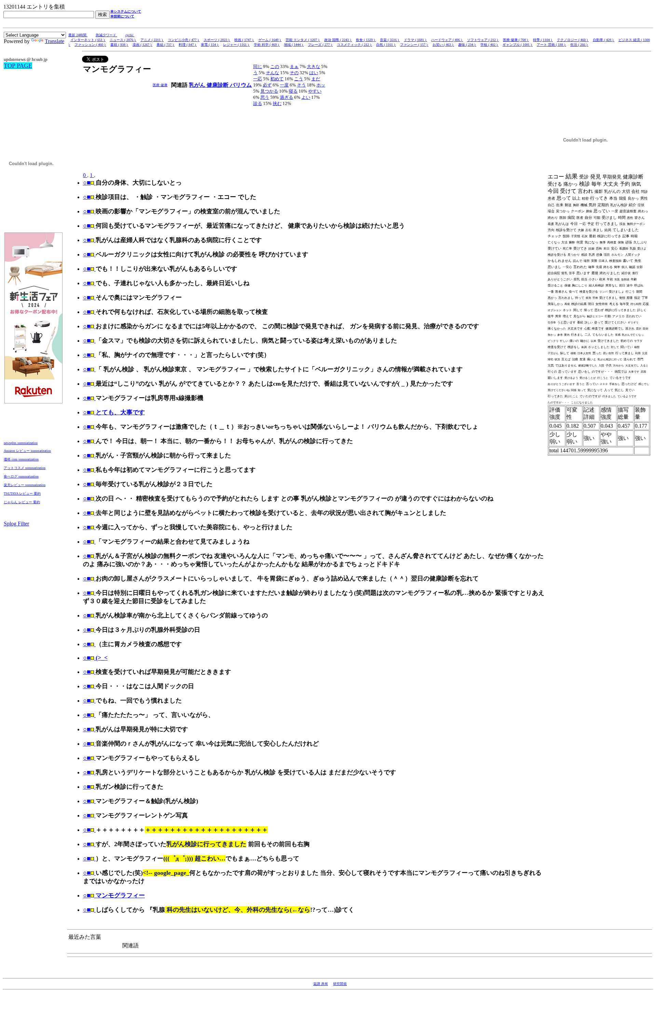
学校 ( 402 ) (489, 44)
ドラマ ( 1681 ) (415, 40)
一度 (284, 85)
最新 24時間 (77, 35)
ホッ (320, 85)
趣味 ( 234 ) (467, 44)
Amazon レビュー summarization (27, 451)
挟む (277, 103)
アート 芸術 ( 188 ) (551, 44)
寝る (293, 91)
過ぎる (286, 97)
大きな (313, 66)
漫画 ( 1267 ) (142, 44)
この (274, 66)
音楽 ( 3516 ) (390, 40)
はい (313, 72)
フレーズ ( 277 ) (320, 44)
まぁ (294, 66)
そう (301, 85)
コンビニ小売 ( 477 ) (184, 40)
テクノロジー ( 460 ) (573, 40)
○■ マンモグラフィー (114, 895)
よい (305, 97)
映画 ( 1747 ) (244, 40)
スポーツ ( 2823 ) (217, 40)
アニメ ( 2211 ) (152, 40)
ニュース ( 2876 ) (123, 40)
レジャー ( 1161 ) (236, 44)
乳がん (198, 85)
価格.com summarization (21, 459)
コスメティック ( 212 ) (354, 44)
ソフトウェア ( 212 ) (483, 40)
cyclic (129, 35)
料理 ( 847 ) (188, 44)
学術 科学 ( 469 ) (267, 44)
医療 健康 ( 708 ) (516, 40)
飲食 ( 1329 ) (366, 40)
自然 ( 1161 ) (386, 44)
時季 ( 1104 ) (543, 40)
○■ (87, 182)
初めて (277, 78)
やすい (315, 91)
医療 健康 (160, 85)
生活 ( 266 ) (579, 44)
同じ (257, 66)
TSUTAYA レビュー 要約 (22, 493)
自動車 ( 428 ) (603, 40)
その (294, 72)
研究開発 (340, 984)
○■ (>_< (95, 657)
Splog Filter (16, 523)
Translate (54, 41)
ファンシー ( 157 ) (414, 44)
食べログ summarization (21, 476)
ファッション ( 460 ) (90, 44)
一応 (257, 78)
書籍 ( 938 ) (119, 44)
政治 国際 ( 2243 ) (338, 40)
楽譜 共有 (320, 984)
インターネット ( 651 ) (88, 40)
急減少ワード (106, 35)
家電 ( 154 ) (210, 44)
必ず (267, 85)
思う (264, 97)
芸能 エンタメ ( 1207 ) (303, 40)
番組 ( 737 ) (165, 44)
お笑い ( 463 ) (443, 44)
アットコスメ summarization (24, 468)
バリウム (241, 85)
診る (257, 103)
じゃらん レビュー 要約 (22, 502)
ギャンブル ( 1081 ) (518, 44)
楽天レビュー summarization (24, 485)
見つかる (269, 91)
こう (298, 78)
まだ (315, 78)
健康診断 (218, 85)
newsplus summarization (21, 443)
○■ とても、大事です (114, 412)
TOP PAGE (18, 65)
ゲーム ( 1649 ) (270, 40)
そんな (272, 72)
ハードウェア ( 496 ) (447, 40)
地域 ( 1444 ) (294, 44)
